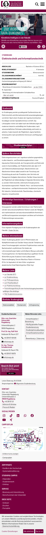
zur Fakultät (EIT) (10, 274)
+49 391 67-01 (9, 401)
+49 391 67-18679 (10, 353)
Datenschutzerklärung (11, 526)
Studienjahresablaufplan (35, 330)
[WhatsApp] (25, 415)
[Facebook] (32, 415)
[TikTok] (11, 415)
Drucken (6, 505)
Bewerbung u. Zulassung (35, 338)
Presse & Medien (9, 407)
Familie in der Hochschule (12, 468)
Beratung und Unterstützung (13, 492)
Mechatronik (21, 305)
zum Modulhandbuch (11, 282)
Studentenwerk (8, 481)
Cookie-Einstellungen (10, 531)
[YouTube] (4, 420)
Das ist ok (39, 531)
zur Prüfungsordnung (11, 280)
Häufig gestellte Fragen (34, 324)
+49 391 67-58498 (10, 337)
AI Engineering (34, 305)
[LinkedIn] (18, 415)
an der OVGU (38, 87)
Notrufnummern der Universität (14, 495)
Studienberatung (32, 327)
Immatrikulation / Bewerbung (32, 320)
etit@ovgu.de (9, 341)
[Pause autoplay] (3, 46)
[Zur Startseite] (14, 5)
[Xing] (11, 420)
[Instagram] (4, 415)
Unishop (6, 484)
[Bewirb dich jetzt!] (11, 369)
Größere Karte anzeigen (10, 454)
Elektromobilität (8, 305)
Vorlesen (6, 502)
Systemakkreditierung (11, 471)
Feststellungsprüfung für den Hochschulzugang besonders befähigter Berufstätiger (23, 290)
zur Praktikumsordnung (12, 285)
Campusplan (7, 457)
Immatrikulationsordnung (34, 334)
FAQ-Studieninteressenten (13, 294)
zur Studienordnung (11, 277)
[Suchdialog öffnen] (37, 4)
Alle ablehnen (29, 531)
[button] (39, 46)
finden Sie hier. (14, 230)
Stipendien (7, 479)
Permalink (6, 508)
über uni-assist (8, 95)
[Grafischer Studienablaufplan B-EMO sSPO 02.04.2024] (23, 148)
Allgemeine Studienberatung (25, 383)
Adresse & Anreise (9, 404)
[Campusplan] (23, 450)
